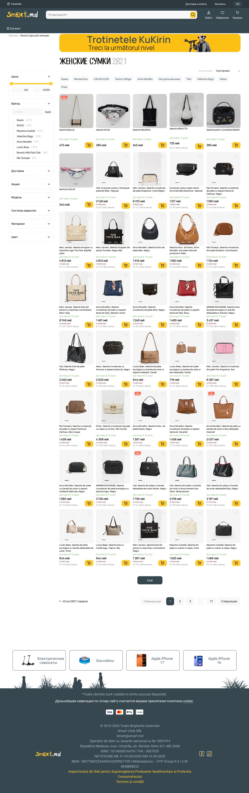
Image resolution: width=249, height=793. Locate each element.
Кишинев (16, 3)
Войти (208, 17)
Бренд (15, 103)
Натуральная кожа (169, 79)
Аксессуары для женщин (34, 35)
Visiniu (223, 79)
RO (238, 4)
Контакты (220, 4)
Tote (188, 79)
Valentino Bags (29, 136)
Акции (15, 184)
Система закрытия (23, 210)
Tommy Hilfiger (123, 79)
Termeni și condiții (130, 782)
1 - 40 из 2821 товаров (73, 601)
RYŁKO (24, 125)
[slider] (11, 83)
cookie (188, 701)
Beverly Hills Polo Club (32, 152)
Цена (14, 76)
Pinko (64, 87)
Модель (16, 197)
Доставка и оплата (196, 4)
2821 (120, 61)
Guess (24, 120)
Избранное (222, 17)
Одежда (13, 35)
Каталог (15, 28)
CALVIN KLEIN (101, 79)
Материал (18, 224)
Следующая (229, 601)
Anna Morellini (28, 141)
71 (211, 601)
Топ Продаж (63, 97)
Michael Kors (81, 79)
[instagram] (209, 753)
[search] (193, 15)
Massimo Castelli (30, 130)
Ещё (150, 580)
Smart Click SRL (26, 791)
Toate (48, 111)
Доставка (17, 171)
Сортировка (205, 70)
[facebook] (201, 753)
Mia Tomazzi (26, 158)
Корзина (237, 17)
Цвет (14, 237)
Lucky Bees (27, 147)
